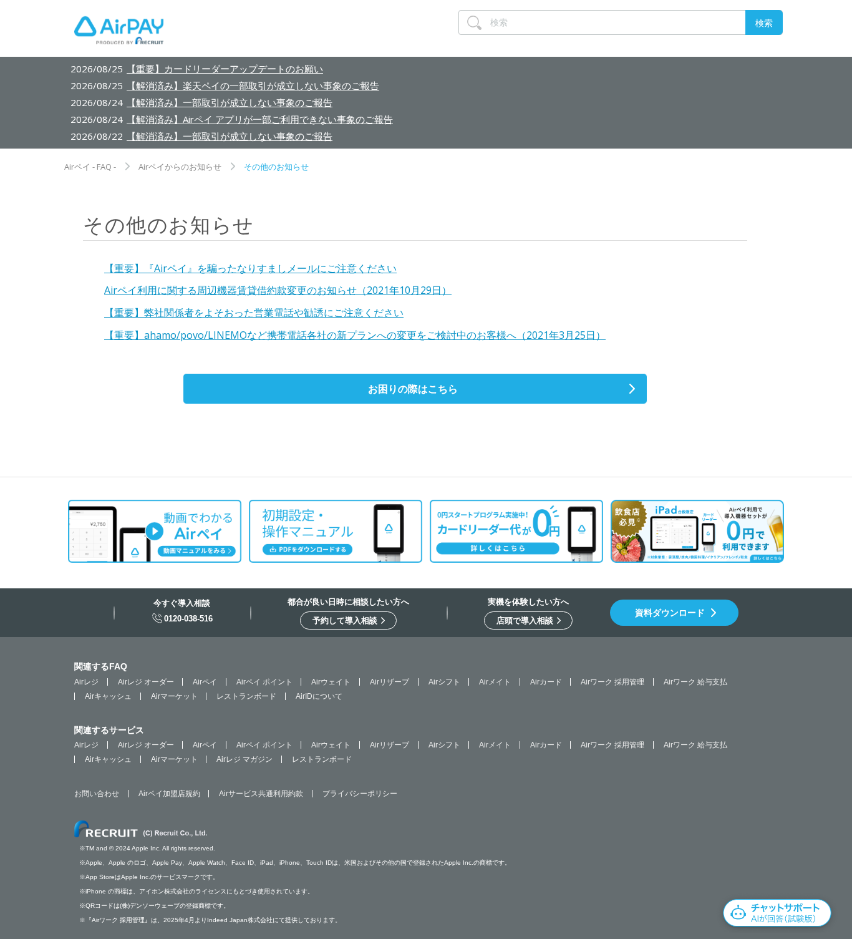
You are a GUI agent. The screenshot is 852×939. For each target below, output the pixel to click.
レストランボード (246, 696)
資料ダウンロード (670, 613)
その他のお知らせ (276, 166)
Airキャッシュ (108, 696)
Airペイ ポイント (264, 682)
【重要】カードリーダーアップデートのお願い (225, 68)
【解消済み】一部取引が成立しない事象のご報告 (229, 102)
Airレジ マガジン (244, 759)
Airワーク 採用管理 (612, 682)
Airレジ (86, 682)
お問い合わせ (96, 793)
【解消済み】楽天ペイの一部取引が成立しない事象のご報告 (253, 85)
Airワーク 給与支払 (695, 682)
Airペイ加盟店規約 (169, 793)
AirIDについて (319, 696)
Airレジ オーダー (146, 682)
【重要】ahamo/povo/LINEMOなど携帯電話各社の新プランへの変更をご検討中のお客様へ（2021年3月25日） (355, 335)
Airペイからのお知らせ (179, 166)
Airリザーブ (389, 682)
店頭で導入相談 (526, 620)
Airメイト (495, 682)
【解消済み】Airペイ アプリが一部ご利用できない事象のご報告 (260, 119)
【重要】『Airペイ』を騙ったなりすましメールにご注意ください (250, 268)
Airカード (546, 682)
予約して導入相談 (346, 620)
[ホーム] (118, 33)
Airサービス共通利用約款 (261, 793)
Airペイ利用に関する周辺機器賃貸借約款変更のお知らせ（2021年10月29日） (278, 290)
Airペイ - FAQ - (90, 166)
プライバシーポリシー (359, 793)
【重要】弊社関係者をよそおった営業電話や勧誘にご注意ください (254, 312)
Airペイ (205, 682)
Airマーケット (174, 696)
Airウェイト (331, 682)
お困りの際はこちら (413, 389)
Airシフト (444, 682)
